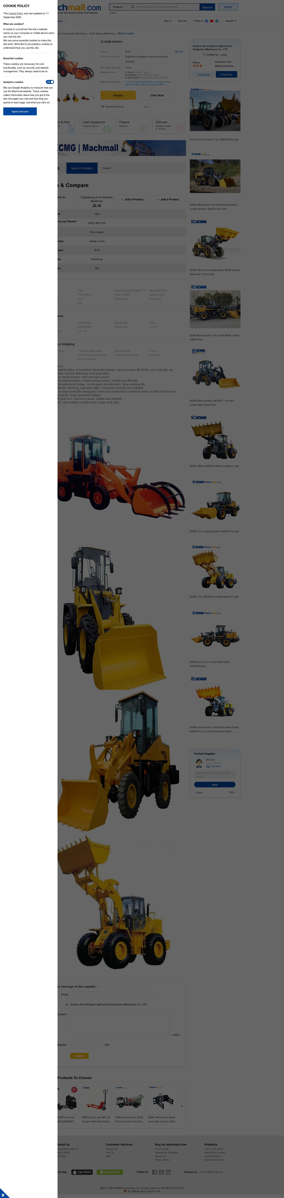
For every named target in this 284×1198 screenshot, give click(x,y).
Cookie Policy (16, 13)
